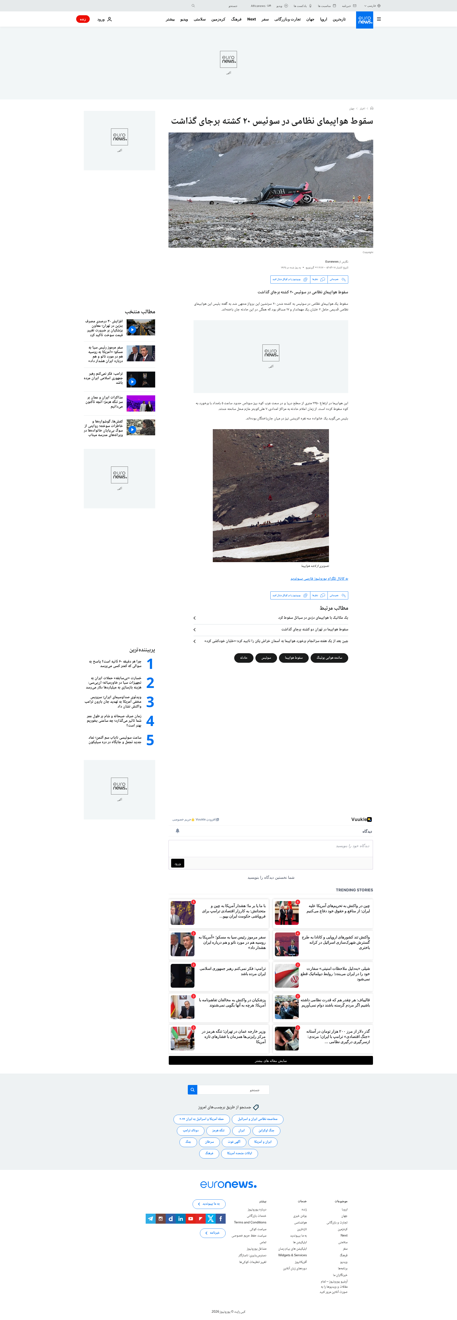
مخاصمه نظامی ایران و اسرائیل (258, 1119)
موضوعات (341, 1201)
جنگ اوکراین (266, 1131)
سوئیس (266, 658)
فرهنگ (236, 19)
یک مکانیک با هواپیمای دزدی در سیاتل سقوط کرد (313, 618)
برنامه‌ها (343, 1269)
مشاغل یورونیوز (256, 1249)
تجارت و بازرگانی (287, 19)
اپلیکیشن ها (300, 1242)
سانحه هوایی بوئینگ (329, 658)
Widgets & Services (292, 1255)
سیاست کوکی (258, 1229)
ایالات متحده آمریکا (239, 1154)
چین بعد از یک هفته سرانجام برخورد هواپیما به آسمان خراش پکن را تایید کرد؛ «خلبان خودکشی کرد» (276, 641)
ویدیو (184, 19)
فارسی (371, 5)
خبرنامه (215, 1233)
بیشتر (262, 1201)
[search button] (193, 6)
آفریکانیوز (301, 1262)
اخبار (362, 109)
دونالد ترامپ (191, 1131)
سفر (265, 19)
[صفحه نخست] (371, 109)
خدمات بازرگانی (256, 1216)
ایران (241, 1131)
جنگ (188, 1142)
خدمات (302, 1201)
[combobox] (217, 6)
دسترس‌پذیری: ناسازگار (252, 1255)
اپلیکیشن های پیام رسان (292, 1249)
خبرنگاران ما (340, 1275)
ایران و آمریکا (263, 1142)
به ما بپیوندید (298, 1236)
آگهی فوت (234, 1142)
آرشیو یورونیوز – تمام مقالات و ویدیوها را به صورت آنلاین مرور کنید (334, 1287)
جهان (310, 19)
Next (251, 19)
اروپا (323, 19)
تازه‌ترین (339, 19)
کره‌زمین (218, 19)
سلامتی (200, 19)
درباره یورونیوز (257, 1209)
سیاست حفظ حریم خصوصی (249, 1236)
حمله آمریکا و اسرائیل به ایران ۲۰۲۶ (201, 1119)
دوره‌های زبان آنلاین (295, 1269)
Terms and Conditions (250, 1223)
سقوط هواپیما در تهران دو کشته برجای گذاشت (314, 629)
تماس (263, 1242)
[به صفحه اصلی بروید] (364, 20)
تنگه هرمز (218, 1131)
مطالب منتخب (140, 312)
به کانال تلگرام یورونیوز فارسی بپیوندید (319, 579)
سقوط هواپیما (294, 658)
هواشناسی (300, 1223)
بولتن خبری (300, 1216)
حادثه (244, 658)
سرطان (209, 1142)
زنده (83, 19)
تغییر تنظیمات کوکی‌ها (252, 1262)
